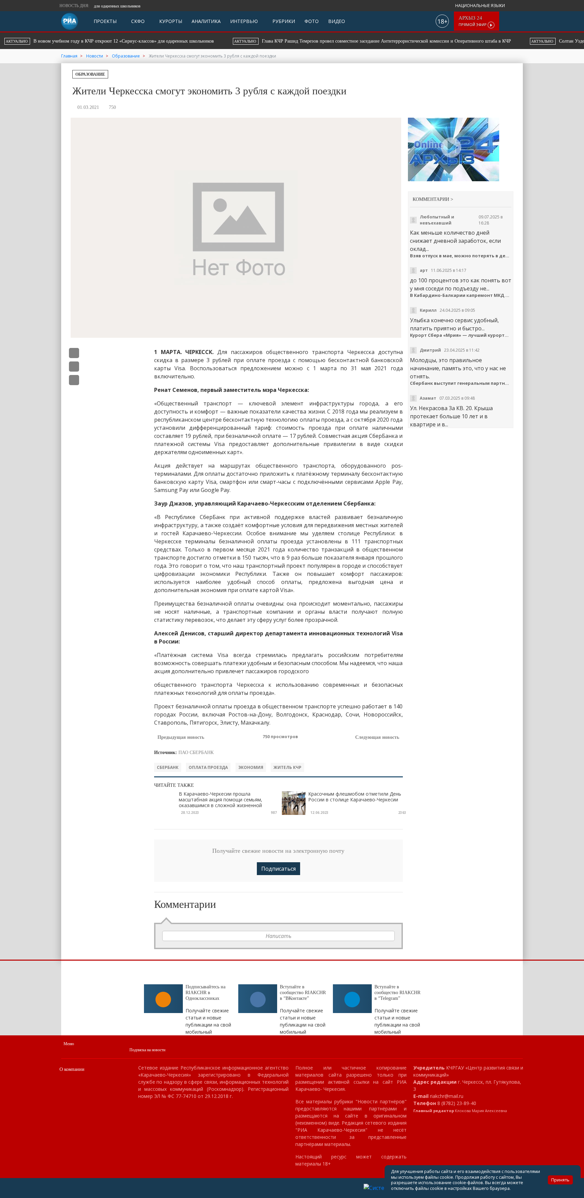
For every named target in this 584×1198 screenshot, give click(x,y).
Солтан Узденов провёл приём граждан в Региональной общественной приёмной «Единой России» (394, 41)
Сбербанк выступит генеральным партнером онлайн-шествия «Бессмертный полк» (461, 383)
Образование (90, 74)
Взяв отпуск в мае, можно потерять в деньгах (461, 256)
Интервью (244, 21)
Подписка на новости (147, 1050)
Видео (336, 21)
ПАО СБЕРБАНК (196, 752)
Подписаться (278, 868)
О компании (71, 1069)
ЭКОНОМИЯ (250, 767)
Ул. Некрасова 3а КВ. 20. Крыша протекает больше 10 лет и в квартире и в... (451, 416)
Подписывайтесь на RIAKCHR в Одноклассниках (205, 992)
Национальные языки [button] (480, 5)
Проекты (105, 21)
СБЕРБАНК (167, 767)
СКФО (137, 21)
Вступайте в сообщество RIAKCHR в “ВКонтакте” (303, 992)
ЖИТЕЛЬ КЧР (287, 767)
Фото (312, 21)
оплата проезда (208, 767)
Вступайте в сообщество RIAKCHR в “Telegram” (397, 992)
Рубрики (283, 21)
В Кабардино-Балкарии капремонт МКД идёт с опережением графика (461, 295)
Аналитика (206, 21)
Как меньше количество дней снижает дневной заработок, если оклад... (455, 241)
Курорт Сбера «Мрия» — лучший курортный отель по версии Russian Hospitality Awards (461, 335)
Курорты (170, 21)
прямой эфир (473, 21)
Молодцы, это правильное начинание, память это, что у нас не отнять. (458, 368)
